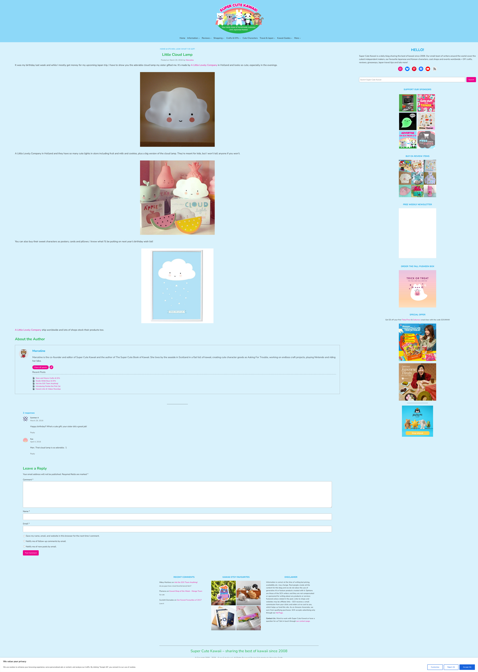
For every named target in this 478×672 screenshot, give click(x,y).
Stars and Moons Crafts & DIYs (48, 378)
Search (471, 79)
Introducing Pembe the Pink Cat (48, 386)
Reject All (451, 667)
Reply (32, 432)
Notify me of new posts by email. (41, 546)
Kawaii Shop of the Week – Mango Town (185, 591)
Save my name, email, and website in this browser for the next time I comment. (62, 535)
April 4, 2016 (35, 441)
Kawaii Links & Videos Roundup (48, 389)
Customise (435, 667)
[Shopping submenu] (223, 38)
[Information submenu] (199, 38)
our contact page (303, 621)
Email (26, 523)
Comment (28, 479)
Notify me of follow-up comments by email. (46, 541)
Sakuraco (416, 319)
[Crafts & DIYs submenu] (240, 38)
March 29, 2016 (36, 420)
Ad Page (279, 612)
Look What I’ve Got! (185, 49)
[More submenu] (300, 38)
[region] (239, 665)
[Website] (51, 367)
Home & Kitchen (167, 49)
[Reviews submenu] (210, 38)
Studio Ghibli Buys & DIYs (46, 381)
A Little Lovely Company (204, 65)
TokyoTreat (406, 319)
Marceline (190, 60)
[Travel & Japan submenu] (274, 38)
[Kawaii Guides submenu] (291, 38)
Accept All (467, 667)
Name (26, 511)
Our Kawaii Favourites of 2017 (189, 600)
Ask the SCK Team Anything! (47, 383)
